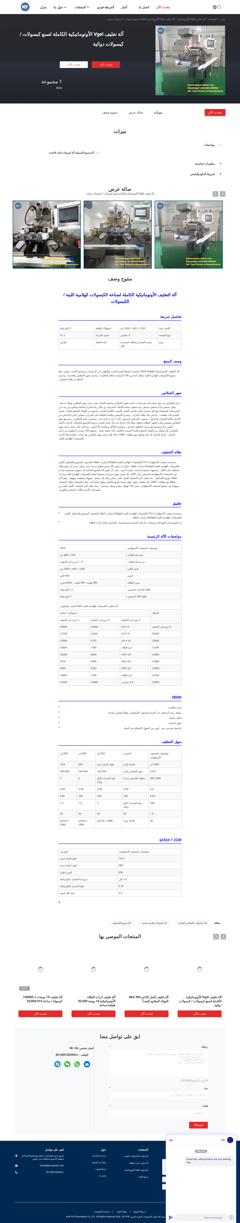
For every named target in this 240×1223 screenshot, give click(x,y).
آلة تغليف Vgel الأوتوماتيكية (191, 19)
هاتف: (205, 1105)
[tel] (51, 1064)
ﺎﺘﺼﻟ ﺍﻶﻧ (198, 1125)
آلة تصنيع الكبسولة (121, 923)
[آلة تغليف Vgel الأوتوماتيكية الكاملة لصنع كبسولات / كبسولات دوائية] (190, 60)
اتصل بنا (102, 1176)
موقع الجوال (121, 1211)
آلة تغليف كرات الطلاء (138, 1163)
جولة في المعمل (99, 1162)
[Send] (171, 1217)
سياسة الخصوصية (102, 1211)
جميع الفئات (143, 1177)
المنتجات (212, 19)
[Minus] (171, 1140)
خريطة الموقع (140, 1211)
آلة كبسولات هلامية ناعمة (154, 923)
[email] (87, 1064)
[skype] (57, 1064)
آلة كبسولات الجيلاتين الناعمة (192, 923)
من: (206, 1088)
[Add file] (231, 1217)
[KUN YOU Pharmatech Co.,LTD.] (25, 6)
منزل (222, 19)
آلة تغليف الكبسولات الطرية (136, 1156)
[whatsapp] (77, 1064)
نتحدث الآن (106, 64)
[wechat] (67, 1064)
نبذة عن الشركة (99, 1155)
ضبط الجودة (100, 1169)
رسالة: (204, 1046)
